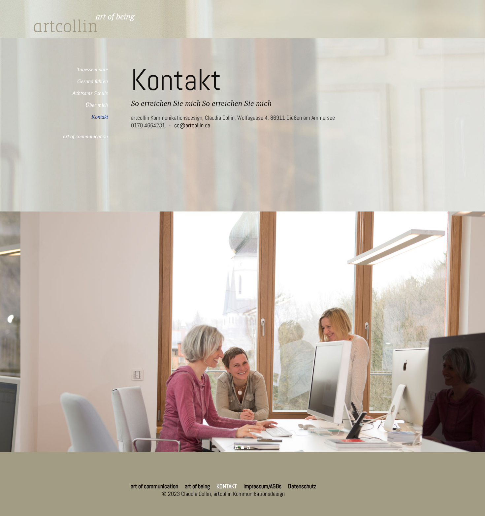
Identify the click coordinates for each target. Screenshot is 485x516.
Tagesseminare (92, 69)
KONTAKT (226, 486)
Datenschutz (302, 486)
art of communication (85, 136)
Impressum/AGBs (262, 486)
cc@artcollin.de (192, 125)
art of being (197, 486)
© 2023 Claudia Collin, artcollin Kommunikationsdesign (223, 494)
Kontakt (99, 117)
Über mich (96, 105)
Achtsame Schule (90, 93)
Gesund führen (92, 81)
